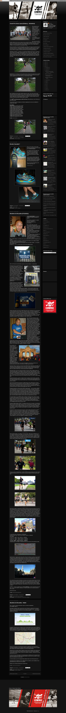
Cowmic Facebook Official (47, 33)
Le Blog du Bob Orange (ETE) (48, 46)
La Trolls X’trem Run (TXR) (47, 199)
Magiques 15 (45, 247)
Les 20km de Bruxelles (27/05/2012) (49, 201)
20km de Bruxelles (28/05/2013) (51, 134)
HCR (44, 237)
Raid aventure (45, 235)
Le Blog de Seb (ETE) (47, 48)
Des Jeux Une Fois (46, 34)
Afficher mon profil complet (47, 28)
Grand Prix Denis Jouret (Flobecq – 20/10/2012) (22, 23)
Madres (44, 238)
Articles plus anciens (36, 673)
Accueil (25, 673)
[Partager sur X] (27, 136)
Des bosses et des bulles (47, 56)
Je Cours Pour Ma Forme (47, 228)
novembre (47, 68)
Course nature (45, 245)
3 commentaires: (21, 667)
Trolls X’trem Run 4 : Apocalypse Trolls (49, 215)
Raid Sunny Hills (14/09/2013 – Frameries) (52, 163)
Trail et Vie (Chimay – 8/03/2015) (51, 170)
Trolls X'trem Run (46, 36)
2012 (45, 66)
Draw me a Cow (46, 38)
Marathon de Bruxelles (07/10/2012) (19, 213)
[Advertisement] (49, 262)
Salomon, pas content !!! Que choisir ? (52, 127)
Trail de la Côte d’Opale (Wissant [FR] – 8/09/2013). (51, 185)
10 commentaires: (21, 594)
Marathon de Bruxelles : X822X (18, 602)
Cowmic (18, 137)
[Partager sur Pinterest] (29, 136)
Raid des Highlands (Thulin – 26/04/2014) (51, 142)
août (46, 81)
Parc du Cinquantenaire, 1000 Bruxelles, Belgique (22, 597)
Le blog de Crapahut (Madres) (48, 53)
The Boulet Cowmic (46, 242)
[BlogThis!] (26, 136)
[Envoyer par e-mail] (25, 136)
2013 (45, 64)
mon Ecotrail (33, 610)
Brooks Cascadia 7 (15, 144)
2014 (45, 63)
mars (46, 88)
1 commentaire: (21, 205)
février (46, 89)
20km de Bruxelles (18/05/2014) (51, 149)
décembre (47, 67)
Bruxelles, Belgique (17, 670)
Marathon (21, 596)
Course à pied (15, 137)
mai (46, 85)
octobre (46, 70)
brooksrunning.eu (30, 165)
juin (46, 84)
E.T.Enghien (22, 137)
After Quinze (45, 240)
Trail (44, 223)
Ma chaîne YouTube (46, 41)
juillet (46, 82)
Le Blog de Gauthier (46, 51)
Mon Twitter (45, 43)
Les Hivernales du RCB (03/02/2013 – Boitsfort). (52, 177)
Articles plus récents (13, 673)
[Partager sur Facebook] (28, 136)
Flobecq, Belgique (17, 138)
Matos (44, 230)
